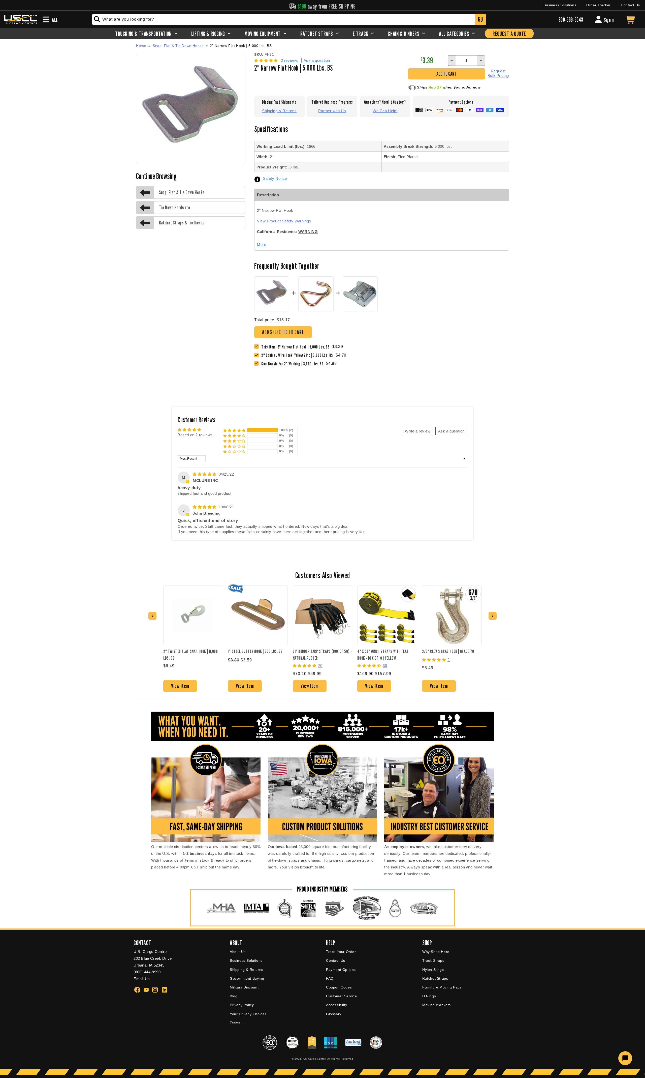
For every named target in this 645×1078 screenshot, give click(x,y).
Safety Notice (275, 178)
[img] (205, 474)
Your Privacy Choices (248, 1014)
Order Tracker (598, 5)
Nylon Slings (433, 970)
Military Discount (244, 987)
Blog (233, 996)
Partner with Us (332, 111)
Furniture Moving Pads (442, 987)
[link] (298, 355)
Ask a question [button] (451, 431)
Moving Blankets (436, 1005)
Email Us (142, 979)
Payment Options (341, 970)
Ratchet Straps (435, 978)
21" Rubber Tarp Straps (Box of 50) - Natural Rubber (322, 654)
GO (480, 19)
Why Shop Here (435, 952)
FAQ (330, 978)
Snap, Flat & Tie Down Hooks (178, 46)
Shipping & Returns (279, 111)
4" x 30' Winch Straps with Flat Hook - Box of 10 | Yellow (383, 654)
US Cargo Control (315, 1058)
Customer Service (341, 996)
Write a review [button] (417, 431)
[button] (266, 60)
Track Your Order (341, 952)
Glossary (333, 1014)
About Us (238, 952)
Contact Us (630, 5)
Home (141, 46)
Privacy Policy (242, 1005)
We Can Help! (385, 111)
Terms (235, 1023)
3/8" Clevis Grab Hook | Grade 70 (448, 651)
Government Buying (247, 978)
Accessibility (336, 1005)
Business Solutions (559, 5)
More (261, 244)
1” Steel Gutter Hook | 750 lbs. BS (255, 651)
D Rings (429, 996)
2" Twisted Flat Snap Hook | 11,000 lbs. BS (190, 654)
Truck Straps (433, 960)
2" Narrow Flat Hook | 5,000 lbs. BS (241, 46)
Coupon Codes (339, 987)
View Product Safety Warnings (284, 221)
